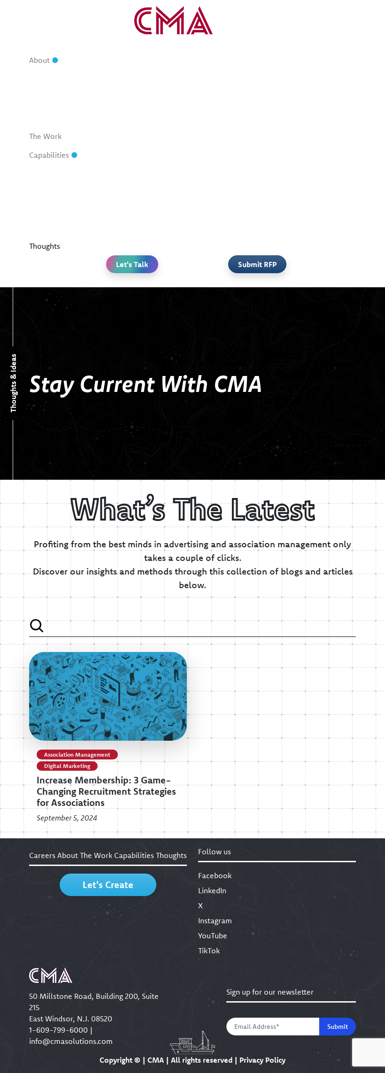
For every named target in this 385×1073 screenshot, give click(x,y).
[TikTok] (252, 278)
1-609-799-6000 (58, 1030)
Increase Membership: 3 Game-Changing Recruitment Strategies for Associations (106, 791)
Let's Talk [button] (132, 264)
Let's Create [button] (108, 884)
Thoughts (44, 246)
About (39, 60)
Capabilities (49, 155)
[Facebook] (132, 278)
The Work (45, 136)
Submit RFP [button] (257, 264)
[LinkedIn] (156, 278)
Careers (42, 855)
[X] (180, 278)
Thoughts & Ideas (13, 383)
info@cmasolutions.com (71, 1041)
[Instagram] (205, 278)
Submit (337, 1026)
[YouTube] (228, 278)
